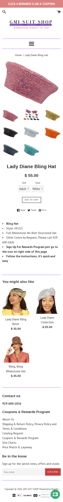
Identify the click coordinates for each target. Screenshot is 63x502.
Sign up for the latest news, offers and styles (30, 464)
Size (24, 182)
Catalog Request (12, 433)
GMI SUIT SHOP (30, 489)
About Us (8, 419)
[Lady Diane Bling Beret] (15, 301)
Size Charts (9, 442)
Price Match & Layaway (17, 447)
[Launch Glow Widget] (55, 494)
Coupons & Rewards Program (20, 438)
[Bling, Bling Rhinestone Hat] (15, 349)
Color (37, 182)
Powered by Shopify (49, 489)
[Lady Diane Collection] (47, 300)
